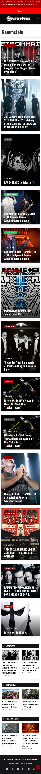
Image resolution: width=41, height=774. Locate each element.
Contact (11, 763)
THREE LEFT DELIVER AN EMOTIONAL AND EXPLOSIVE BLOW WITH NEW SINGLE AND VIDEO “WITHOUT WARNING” (10, 667)
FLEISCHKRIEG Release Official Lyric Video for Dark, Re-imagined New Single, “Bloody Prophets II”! (20, 66)
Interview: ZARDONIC (15, 632)
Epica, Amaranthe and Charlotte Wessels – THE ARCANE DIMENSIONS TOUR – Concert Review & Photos (30, 740)
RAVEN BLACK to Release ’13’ (19, 182)
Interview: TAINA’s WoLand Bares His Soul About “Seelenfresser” (18, 403)
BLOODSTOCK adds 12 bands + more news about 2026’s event (30, 704)
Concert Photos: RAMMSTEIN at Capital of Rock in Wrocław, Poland (20, 497)
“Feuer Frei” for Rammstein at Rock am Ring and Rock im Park (20, 365)
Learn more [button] (32, 4)
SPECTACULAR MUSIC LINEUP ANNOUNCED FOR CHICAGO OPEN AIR (19, 552)
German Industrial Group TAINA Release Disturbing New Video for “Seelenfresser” (18, 440)
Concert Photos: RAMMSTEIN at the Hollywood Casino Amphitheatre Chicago (20, 255)
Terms (23, 763)
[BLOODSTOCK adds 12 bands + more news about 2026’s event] (30, 694)
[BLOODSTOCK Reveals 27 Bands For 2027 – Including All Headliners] (10, 694)
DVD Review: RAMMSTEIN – (18, 312)
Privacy (17, 763)
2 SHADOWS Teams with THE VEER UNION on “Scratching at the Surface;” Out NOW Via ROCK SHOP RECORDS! (20, 121)
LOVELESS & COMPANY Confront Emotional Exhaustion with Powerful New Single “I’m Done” (30, 666)
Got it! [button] (20, 11)
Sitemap (29, 763)
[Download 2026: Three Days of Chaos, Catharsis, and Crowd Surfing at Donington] (10, 728)
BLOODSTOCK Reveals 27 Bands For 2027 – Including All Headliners (10, 704)
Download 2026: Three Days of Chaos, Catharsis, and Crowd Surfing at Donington (9, 739)
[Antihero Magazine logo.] (18, 19)
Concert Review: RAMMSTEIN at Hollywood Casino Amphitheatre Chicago (20, 216)
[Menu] (38, 20)
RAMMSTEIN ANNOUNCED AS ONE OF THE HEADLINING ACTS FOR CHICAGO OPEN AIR (20, 590)
